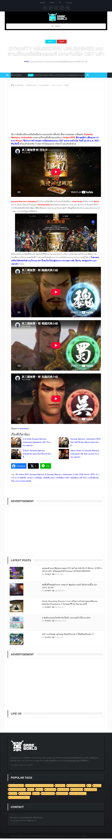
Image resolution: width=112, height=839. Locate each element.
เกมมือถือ (38, 478)
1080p (36, 793)
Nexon (87, 474)
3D (17, 474)
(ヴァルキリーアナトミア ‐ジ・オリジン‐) (39, 785)
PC (60, 3)
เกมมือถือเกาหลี (62, 478)
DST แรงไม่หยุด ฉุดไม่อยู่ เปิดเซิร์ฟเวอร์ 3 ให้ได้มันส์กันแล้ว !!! (68, 634)
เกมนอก (30, 478)
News (62, 41)
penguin (48, 574)
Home (26, 61)
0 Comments (43, 85)
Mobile (42, 3)
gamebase (24, 428)
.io (89, 785)
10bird (31, 789)
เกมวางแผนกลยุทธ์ (23, 481)
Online (52, 3)
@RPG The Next (48, 793)
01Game (97, 785)
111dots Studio (25, 793)
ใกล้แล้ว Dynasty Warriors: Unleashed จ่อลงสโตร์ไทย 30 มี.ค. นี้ (37, 453)
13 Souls (13, 793)
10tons (39, 789)
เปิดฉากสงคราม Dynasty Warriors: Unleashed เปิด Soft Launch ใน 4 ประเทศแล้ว (85, 453)
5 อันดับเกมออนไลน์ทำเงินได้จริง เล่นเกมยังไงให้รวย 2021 (66, 618)
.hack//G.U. (60, 785)
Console (69, 3)
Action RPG (24, 474)
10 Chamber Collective (17, 789)
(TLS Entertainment (16, 785)
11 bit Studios (63, 789)
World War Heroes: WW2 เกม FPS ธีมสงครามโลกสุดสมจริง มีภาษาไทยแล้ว (44, 75)
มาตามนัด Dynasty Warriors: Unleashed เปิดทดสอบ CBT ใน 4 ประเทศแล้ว (37, 442)
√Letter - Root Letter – (78, 793)
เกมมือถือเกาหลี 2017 (78, 478)
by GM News (19, 85)
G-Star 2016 (78, 474)
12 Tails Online (76, 789)
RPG (93, 474)
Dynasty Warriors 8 (38, 474)
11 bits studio (50, 789)
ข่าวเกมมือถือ (20, 478)
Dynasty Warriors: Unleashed (59, 474)
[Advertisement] (56, 111)
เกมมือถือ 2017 (48, 478)
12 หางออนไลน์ (90, 789)
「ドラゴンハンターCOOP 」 (19, 797)
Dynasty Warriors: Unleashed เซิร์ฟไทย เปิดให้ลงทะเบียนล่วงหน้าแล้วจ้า (85, 442)
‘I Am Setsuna (62, 793)
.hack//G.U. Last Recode (76, 785)
